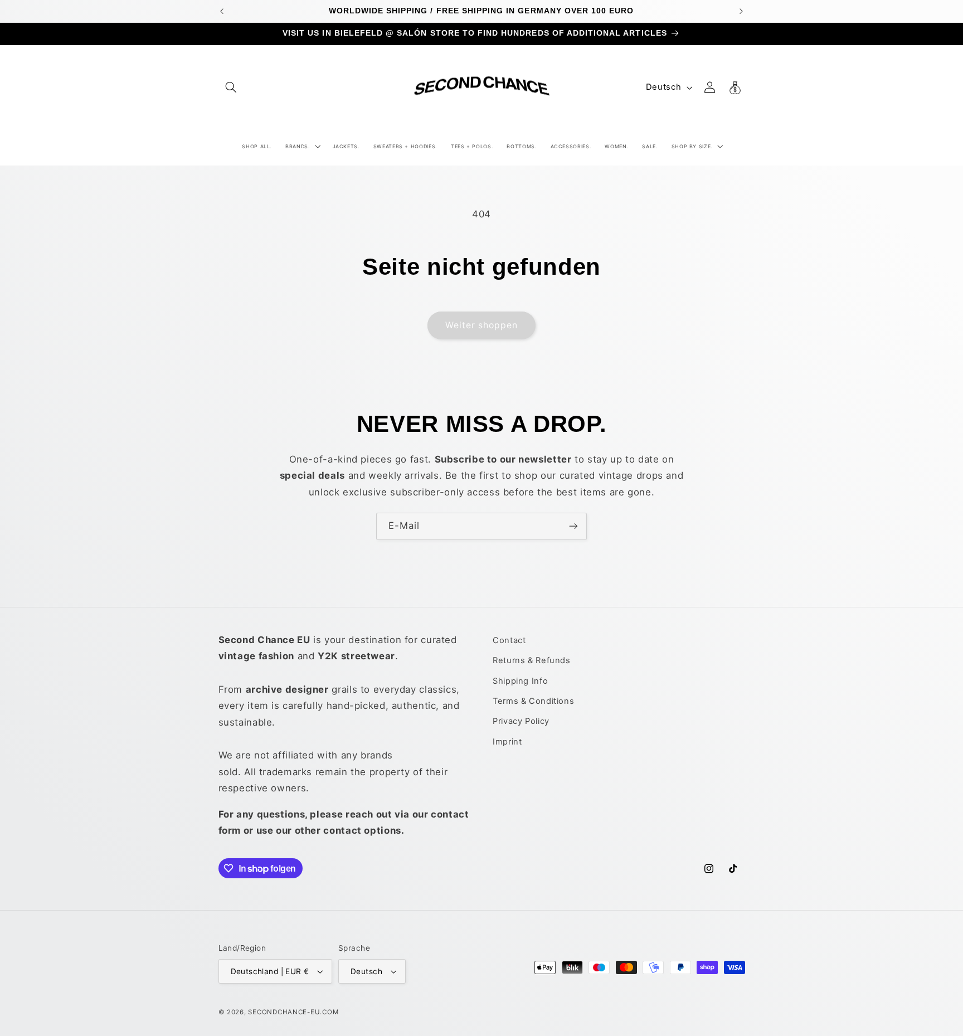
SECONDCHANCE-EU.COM (293, 1012)
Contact (509, 640)
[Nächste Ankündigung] (741, 11)
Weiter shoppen (481, 325)
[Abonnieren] (573, 526)
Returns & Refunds (532, 660)
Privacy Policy (521, 721)
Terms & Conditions (533, 701)
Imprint (507, 742)
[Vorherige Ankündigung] (222, 11)
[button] (231, 87)
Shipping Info (520, 681)
